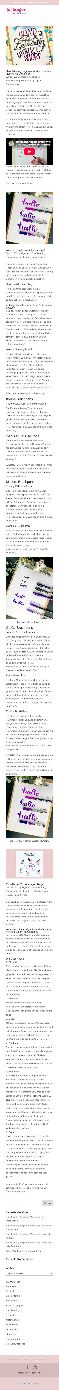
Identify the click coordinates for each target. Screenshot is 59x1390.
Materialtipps (39, 257)
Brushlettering (13, 80)
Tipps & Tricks (20, 895)
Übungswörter (13, 1339)
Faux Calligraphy (14, 1305)
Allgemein (25, 77)
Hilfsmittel (37, 891)
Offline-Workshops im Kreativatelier (23, 1251)
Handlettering (27, 80)
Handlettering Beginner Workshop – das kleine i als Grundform (28, 72)
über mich (11, 1334)
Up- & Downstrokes (15, 1343)
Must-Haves (12, 1324)
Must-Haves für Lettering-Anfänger (25, 884)
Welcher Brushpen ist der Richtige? (25, 250)
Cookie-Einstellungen (29, 1383)
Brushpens (11, 257)
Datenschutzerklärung (36, 1359)
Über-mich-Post (14, 1191)
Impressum (14, 1359)
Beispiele (35, 77)
